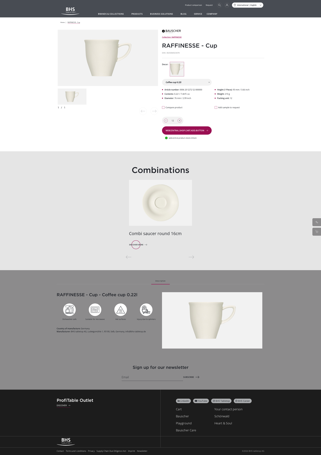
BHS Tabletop (223, 400)
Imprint (131, 451)
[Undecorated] (177, 69)
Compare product (174, 107)
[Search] (219, 5)
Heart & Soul (223, 423)
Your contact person (228, 409)
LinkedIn (184, 400)
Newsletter (142, 451)
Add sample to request (229, 107)
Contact (60, 451)
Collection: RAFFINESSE (172, 37)
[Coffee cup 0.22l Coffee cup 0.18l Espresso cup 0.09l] (187, 82)
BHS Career (244, 400)
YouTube (202, 400)
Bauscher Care (186, 430)
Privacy (91, 451)
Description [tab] (160, 281)
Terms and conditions (76, 451)
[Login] (227, 5)
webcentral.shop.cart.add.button (185, 130)
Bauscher (182, 416)
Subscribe (188, 377)
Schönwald (221, 416)
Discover (62, 405)
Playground (184, 423)
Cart (179, 409)
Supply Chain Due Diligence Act (111, 451)
